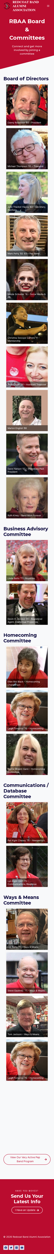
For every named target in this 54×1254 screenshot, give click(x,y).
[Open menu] (48, 6)
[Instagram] (16, 1247)
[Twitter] (11, 1247)
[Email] (22, 1247)
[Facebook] (5, 1247)
